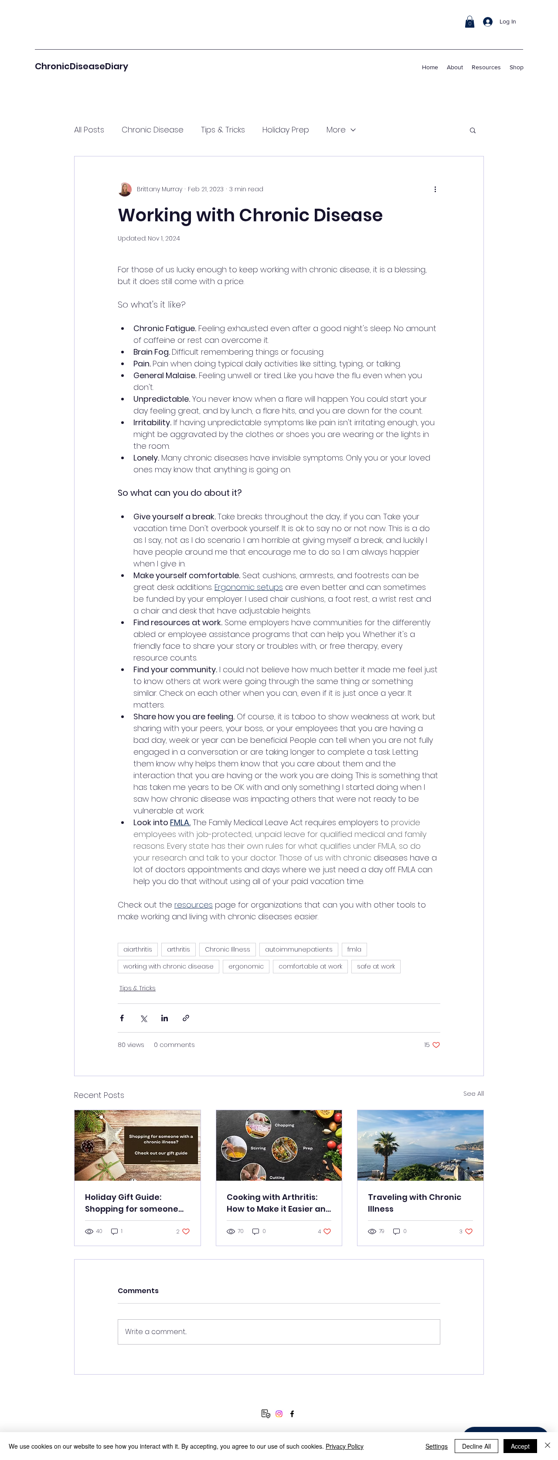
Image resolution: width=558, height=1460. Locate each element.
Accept (520, 1446)
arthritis (178, 949)
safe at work (376, 966)
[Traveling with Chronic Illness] (420, 1145)
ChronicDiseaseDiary (81, 66)
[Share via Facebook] (122, 1018)
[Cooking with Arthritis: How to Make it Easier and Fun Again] (279, 1145)
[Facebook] (292, 1413)
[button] (470, 21)
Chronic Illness (227, 949)
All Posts (89, 129)
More (336, 129)
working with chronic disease (168, 966)
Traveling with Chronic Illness (414, 1203)
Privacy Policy (345, 1446)
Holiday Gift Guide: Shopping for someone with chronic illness (131, 1203)
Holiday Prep (285, 129)
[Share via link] (186, 1018)
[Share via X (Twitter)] (143, 1018)
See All (473, 1093)
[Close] (547, 1446)
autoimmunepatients (299, 949)
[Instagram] (279, 1413)
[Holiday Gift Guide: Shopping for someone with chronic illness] (138, 1145)
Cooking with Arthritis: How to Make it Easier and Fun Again (279, 1203)
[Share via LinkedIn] (164, 1018)
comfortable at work (310, 966)
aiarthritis (137, 949)
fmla (354, 949)
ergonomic (246, 966)
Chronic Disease (153, 129)
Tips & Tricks (223, 129)
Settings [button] (436, 1446)
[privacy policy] (266, 1413)
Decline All (476, 1446)
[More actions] (435, 189)
